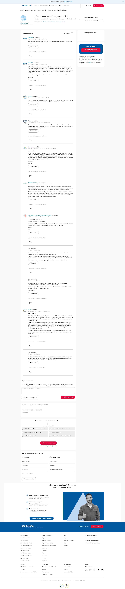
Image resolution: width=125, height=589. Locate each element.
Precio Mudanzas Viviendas (26, 543)
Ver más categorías (29, 478)
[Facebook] (90, 570)
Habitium (30, 147)
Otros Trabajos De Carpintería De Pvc (33, 432)
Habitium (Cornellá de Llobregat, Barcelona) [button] (38, 148)
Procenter (66, 545)
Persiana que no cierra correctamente (32, 410)
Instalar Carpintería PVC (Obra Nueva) (60, 428)
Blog (65, 538)
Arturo (29, 96)
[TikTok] (102, 570)
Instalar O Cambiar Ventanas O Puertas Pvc (34, 428)
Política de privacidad (55, 580)
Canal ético (66, 569)
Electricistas (44, 555)
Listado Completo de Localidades (92, 543)
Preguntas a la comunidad (30, 10)
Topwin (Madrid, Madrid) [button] (34, 39)
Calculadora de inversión (47, 574)
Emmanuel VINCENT (33, 182)
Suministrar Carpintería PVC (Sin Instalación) (61, 435)
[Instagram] (86, 570)
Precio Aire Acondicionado (26, 548)
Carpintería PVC (42, 10)
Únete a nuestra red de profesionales (41, 518)
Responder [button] (34, 46)
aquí (80, 61)
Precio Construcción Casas (26, 545)
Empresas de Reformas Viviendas (49, 545)
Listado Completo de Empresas (92, 540)
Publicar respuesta (68, 397)
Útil (31, 56)
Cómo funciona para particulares (27, 566)
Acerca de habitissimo (68, 566)
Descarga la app (45, 571)
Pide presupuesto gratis (48, 443)
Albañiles (44, 558)
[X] (94, 570)
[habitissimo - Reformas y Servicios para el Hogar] (27, 6)
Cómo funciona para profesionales (49, 566)
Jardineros (44, 550)
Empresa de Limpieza (46, 540)
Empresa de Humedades (47, 543)
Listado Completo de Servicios (91, 538)
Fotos (65, 543)
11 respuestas (38, 21)
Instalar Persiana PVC (56, 432)
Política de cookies (66, 580)
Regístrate (23, 569)
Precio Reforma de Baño (26, 538)
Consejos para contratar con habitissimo (29, 571)
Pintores (43, 553)
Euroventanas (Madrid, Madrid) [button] (35, 97)
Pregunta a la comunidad (91, 20)
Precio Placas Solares (25, 550)
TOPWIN (30, 37)
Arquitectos (44, 560)
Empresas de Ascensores (47, 538)
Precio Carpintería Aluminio (26, 555)
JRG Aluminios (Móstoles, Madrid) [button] (36, 216)
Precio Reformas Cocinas (26, 553)
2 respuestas (25, 412)
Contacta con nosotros (89, 566)
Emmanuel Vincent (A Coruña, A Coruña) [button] (38, 184)
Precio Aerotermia (24, 540)
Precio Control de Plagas (26, 560)
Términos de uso (44, 580)
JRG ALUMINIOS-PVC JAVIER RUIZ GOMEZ (39, 215)
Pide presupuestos (98, 5)
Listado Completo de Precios (91, 535)
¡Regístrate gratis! (68, 1)
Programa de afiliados (68, 571)
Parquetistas (44, 548)
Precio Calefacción (24, 558)
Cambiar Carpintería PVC (30, 435)
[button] (23, 18)
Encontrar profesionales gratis (91, 50)
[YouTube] (98, 570)
